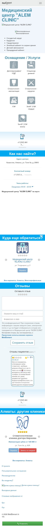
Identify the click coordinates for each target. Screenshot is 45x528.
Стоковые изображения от (12, 496)
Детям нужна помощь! (30, 485)
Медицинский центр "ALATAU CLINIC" (23, 260)
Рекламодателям (8, 475)
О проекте (6, 466)
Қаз (3, 502)
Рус (3, 507)
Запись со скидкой (28, 450)
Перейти (22, 270)
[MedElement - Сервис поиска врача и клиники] (7, 3)
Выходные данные (9, 490)
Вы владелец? (7, 480)
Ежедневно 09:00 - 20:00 (22, 186)
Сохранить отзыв (22, 342)
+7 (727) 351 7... (22, 144)
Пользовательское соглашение (14, 471)
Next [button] (39, 260)
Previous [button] (6, 260)
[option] (22, 260)
